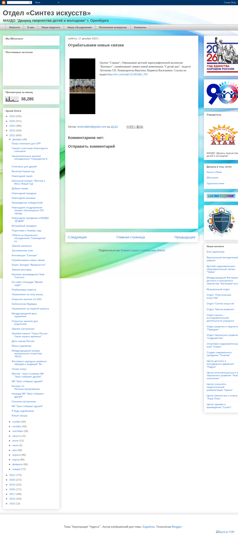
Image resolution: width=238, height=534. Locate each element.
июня (15, 445)
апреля (16, 454)
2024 (12, 125)
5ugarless (149, 526)
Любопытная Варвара (24, 303)
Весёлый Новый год (23, 171)
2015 (12, 503)
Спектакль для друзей (24, 166)
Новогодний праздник (24, 193)
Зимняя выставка (21, 269)
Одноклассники (215, 183)
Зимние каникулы (22, 245)
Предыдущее (185, 237)
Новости (14, 27)
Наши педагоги (51, 27)
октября (17, 426)
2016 (12, 498)
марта (16, 459)
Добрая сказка (20, 188)
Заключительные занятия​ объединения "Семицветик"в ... (29, 159)
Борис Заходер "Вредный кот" (29, 264)
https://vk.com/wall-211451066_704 (127, 74)
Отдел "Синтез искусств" (221, 303)
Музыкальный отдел (218, 289)
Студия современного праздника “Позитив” (219, 354)
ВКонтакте (212, 177)
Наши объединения (80, 27)
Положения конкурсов (113, 27)
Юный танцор (19, 415)
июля (15, 440)
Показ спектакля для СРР (26, 143)
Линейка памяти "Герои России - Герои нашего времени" (30, 335)
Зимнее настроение (23, 328)
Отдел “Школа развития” (221, 309)
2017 (12, 494)
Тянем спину (19, 369)
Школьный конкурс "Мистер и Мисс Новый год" (28, 182)
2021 (12, 475)
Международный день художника (24, 315)
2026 (12, 116)
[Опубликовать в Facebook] (138, 127)
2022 (12, 135)
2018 (12, 489)
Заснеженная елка (22, 250)
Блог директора (215, 251)
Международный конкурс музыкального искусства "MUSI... (27, 353)
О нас (30, 27)
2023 (12, 130)
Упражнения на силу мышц (27, 294)
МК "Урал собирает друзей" (27, 381)
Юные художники (21, 345)
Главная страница (131, 237)
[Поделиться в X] (135, 127)
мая (15, 450)
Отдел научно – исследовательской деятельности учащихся (220, 318)
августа (16, 436)
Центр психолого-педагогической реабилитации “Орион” (220, 387)
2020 (12, 479)
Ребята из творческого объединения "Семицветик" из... (29, 238)
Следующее (77, 237)
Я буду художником (23, 410)
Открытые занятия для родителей (25, 322)
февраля (17, 464)
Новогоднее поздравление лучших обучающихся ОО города (28, 210)
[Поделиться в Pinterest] (141, 127)
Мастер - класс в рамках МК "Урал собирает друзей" (28, 375)
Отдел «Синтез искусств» (47, 13)
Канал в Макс (214, 172)
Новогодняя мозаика (23, 198)
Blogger (176, 526)
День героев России (23, 341)
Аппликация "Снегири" (24, 255)
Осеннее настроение (24, 401)
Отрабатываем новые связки (28, 260)
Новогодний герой (22, 176)
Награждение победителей (27, 202)
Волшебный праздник (24, 225)
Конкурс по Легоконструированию (26, 387)
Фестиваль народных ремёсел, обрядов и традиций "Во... (29, 363)
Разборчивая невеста (24, 289)
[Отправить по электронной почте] (128, 127)
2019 (12, 484)
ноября (16, 421)
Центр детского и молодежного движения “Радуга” (220, 364)
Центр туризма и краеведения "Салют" (219, 406)
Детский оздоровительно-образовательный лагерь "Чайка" (221, 269)
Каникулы (140, 27)
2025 (12, 121)
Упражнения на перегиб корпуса (30, 308)
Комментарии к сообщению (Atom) (143, 250)
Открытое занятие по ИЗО (27, 299)
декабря (17, 139)
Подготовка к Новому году (26, 230)
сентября (18, 431)
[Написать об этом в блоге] (131, 127)
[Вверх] (225, 532)
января (16, 469)
